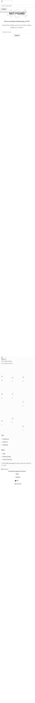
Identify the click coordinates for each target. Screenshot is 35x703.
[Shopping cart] (32, 2)
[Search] (31, 2)
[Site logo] (6, 2)
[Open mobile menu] (16, 2)
